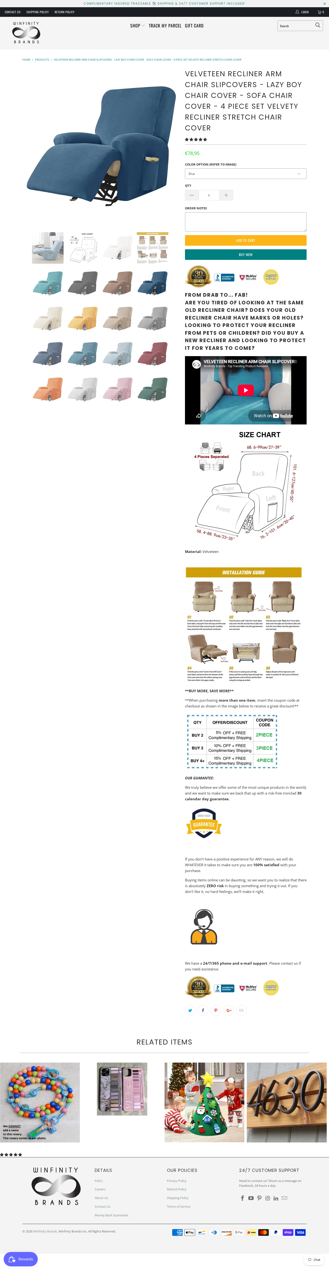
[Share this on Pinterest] (216, 1010)
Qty (188, 185)
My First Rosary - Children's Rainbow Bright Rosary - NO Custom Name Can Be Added (40, 1102)
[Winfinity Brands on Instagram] (267, 1198)
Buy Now (246, 254)
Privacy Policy (176, 1181)
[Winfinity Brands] (26, 33)
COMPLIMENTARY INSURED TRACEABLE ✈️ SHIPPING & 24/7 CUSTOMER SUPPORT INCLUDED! (164, 3)
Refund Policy (176, 1189)
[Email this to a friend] (241, 1010)
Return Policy (65, 12)
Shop (136, 25)
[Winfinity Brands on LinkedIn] (276, 1198)
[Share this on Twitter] (190, 1010)
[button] (196, 139)
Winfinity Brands (45, 1231)
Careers (100, 1189)
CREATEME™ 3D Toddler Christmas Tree (204, 1102)
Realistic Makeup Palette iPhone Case (122, 1089)
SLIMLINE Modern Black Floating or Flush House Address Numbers (287, 1102)
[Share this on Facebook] (203, 1010)
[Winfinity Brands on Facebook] (242, 1198)
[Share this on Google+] (228, 1010)
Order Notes (196, 208)
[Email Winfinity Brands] (284, 1198)
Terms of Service (178, 1206)
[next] (171, 146)
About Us (101, 1198)
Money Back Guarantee (111, 1215)
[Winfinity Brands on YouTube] (251, 1198)
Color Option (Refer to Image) (210, 164)
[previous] (30, 146)
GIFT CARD (194, 25)
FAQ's (99, 1181)
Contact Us (13, 12)
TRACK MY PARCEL (165, 25)
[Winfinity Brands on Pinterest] (259, 1198)
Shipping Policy (37, 12)
